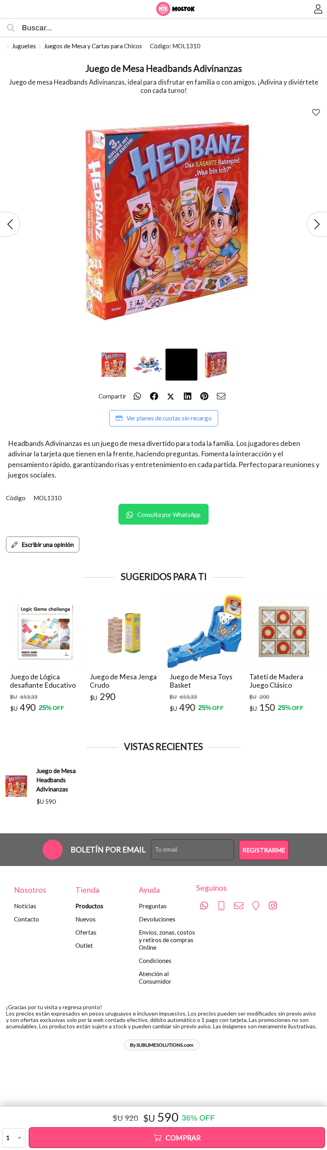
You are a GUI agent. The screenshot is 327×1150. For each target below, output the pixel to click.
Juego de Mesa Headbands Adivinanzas (56, 780)
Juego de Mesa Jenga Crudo (123, 681)
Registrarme (263, 850)
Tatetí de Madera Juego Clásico (276, 681)
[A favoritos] (316, 112)
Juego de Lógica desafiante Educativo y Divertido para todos (44, 685)
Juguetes (24, 45)
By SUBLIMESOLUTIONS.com (161, 1045)
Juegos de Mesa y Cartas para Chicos (93, 45)
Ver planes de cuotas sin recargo (169, 418)
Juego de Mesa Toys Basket (200, 681)
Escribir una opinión (48, 544)
